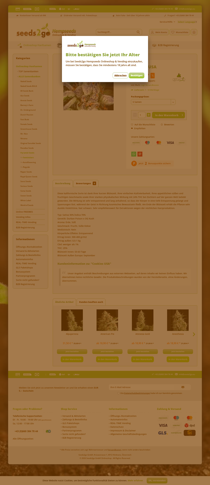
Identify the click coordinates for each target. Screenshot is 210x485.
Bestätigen (137, 75)
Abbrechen (120, 75)
